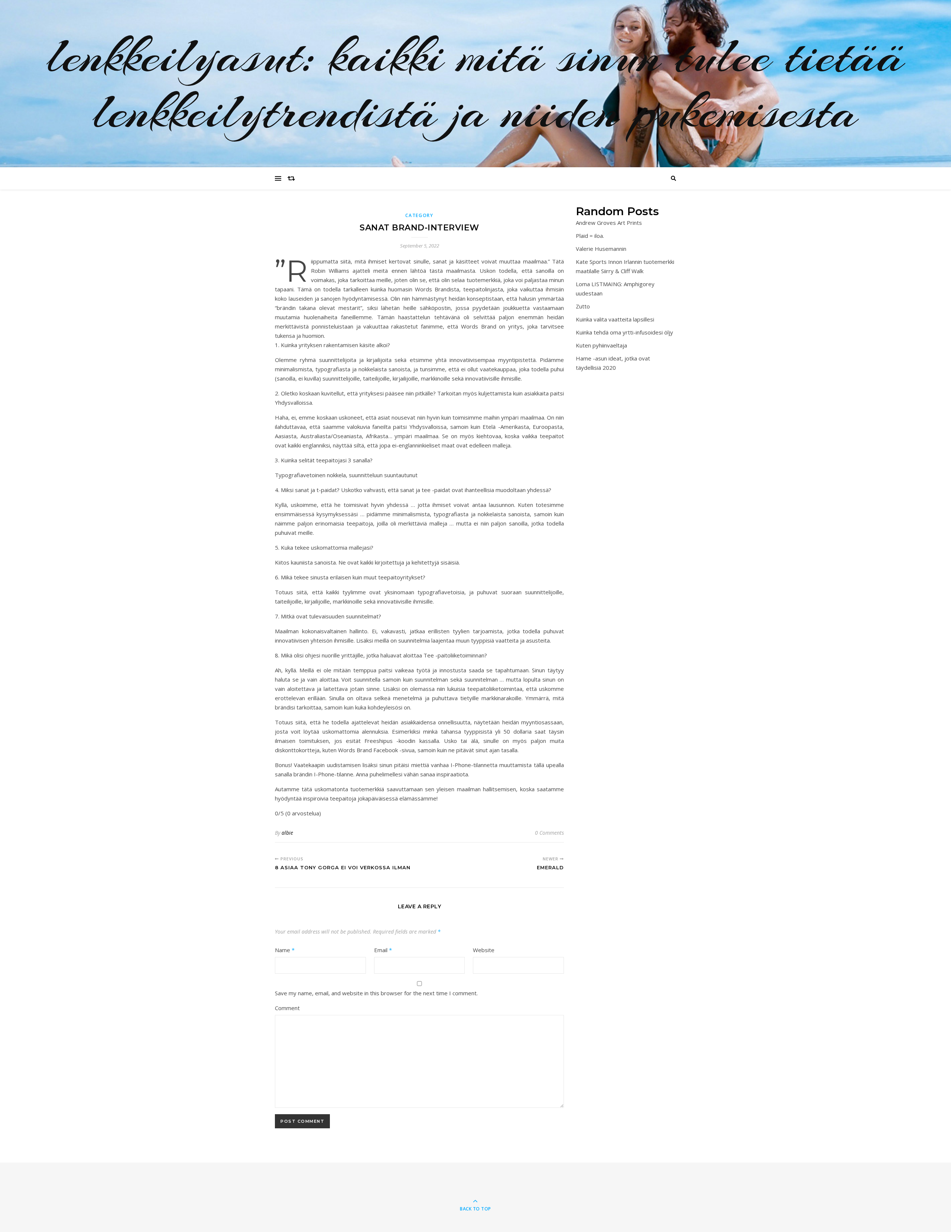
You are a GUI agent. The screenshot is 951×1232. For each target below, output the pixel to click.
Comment (287, 1008)
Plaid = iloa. (590, 235)
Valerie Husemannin (601, 248)
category (419, 215)
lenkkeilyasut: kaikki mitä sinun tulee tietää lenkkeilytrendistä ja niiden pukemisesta (476, 83)
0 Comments (549, 832)
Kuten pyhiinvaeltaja (601, 345)
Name (285, 950)
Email (383, 950)
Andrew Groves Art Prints (609, 222)
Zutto (583, 306)
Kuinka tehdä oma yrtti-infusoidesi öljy (624, 332)
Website (483, 950)
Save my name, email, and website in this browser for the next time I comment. (376, 993)
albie (287, 832)
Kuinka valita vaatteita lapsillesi (615, 319)
